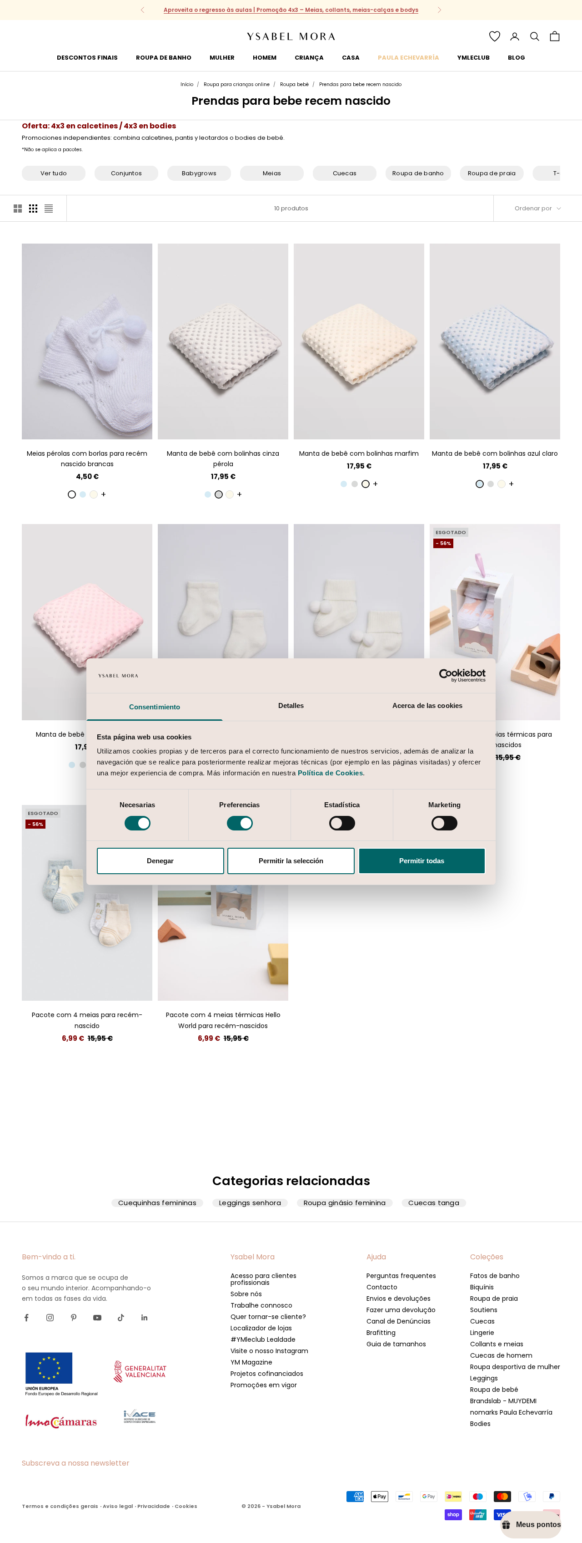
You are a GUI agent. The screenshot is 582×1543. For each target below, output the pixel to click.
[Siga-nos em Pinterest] (73, 1317)
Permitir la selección (291, 861)
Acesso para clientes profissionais (263, 1279)
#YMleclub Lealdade (263, 1339)
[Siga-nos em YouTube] (97, 1317)
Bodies (480, 1423)
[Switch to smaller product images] (33, 208)
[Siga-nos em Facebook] (26, 1317)
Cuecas (482, 1321)
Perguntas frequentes (401, 1275)
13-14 (87, 425)
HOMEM (264, 57)
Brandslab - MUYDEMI (503, 1401)
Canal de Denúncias (398, 1321)
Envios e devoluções (398, 1298)
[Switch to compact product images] (49, 208)
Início (187, 84)
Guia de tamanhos (396, 1344)
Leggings (484, 1378)
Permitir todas (421, 861)
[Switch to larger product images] (18, 208)
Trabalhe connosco (261, 1305)
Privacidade (153, 1506)
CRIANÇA (309, 57)
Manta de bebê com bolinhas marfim (359, 453)
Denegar (160, 861)
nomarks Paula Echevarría (511, 1412)
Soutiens (483, 1309)
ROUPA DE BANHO (163, 57)
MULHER (222, 57)
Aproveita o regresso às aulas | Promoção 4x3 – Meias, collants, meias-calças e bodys (291, 10)
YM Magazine (251, 1362)
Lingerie (482, 1332)
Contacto (381, 1287)
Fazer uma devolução (401, 1309)
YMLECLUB (473, 57)
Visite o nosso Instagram (269, 1350)
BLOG (516, 57)
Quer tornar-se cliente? (268, 1316)
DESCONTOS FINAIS (87, 57)
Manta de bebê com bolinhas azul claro (495, 453)
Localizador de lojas (261, 1328)
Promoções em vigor (264, 1385)
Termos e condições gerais (60, 1506)
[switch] (240, 823)
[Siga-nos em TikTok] (120, 1317)
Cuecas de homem (501, 1355)
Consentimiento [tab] (154, 707)
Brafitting (381, 1332)
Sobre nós (246, 1294)
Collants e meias (496, 1344)
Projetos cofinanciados (267, 1373)
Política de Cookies (330, 773)
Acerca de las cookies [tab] (427, 705)
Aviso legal (118, 1506)
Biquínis (482, 1287)
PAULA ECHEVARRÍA (408, 57)
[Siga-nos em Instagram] (50, 1317)
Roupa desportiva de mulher (515, 1366)
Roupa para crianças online (237, 84)
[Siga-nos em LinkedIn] (144, 1317)
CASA (351, 57)
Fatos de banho (495, 1275)
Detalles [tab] (291, 705)
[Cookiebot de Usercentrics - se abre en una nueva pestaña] (446, 675)
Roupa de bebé (494, 1389)
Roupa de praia (494, 1298)
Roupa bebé (294, 84)
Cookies (186, 1506)
